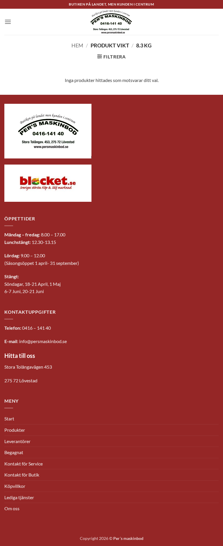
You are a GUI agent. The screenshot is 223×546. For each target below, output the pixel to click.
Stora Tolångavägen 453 (28, 367)
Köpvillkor (14, 486)
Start (9, 418)
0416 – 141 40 (36, 328)
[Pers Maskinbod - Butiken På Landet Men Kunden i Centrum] (111, 22)
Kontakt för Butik (21, 474)
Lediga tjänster (19, 497)
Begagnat (13, 452)
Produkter (14, 430)
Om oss (11, 508)
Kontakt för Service (23, 463)
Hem (77, 45)
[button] (7, 22)
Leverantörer (17, 441)
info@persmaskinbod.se (43, 341)
